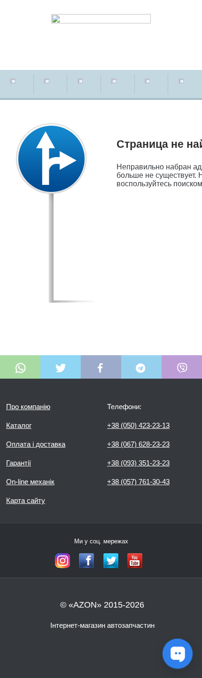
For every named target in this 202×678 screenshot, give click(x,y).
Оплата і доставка (35, 444)
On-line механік (30, 482)
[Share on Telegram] (141, 367)
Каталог (18, 425)
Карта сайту (25, 500)
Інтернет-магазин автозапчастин (102, 625)
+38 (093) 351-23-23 (138, 463)
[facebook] (86, 560)
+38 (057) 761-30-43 (138, 482)
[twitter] (110, 560)
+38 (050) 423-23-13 (138, 425)
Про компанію (28, 407)
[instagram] (62, 560)
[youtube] (134, 560)
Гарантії (18, 463)
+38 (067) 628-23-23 (138, 444)
